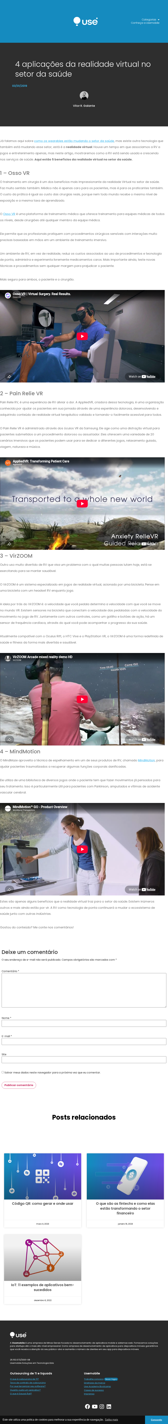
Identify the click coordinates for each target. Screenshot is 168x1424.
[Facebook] (87, 1406)
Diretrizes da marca (94, 1382)
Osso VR (9, 214)
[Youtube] (94, 1406)
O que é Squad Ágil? (21, 1393)
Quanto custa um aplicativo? (25, 1390)
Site (4, 1054)
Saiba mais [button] (111, 1419)
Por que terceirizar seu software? (28, 1386)
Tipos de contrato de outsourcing (28, 1382)
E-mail (7, 1036)
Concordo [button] (156, 1419)
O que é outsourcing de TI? (24, 1379)
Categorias (149, 19)
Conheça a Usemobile (145, 23)
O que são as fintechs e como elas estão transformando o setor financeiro (125, 1208)
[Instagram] (101, 1406)
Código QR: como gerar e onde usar (42, 1203)
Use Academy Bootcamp (97, 1386)
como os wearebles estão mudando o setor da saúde (74, 141)
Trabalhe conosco (94, 1379)
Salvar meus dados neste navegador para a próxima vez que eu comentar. (52, 1072)
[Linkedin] (108, 1406)
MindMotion (146, 760)
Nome (6, 1018)
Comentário (10, 971)
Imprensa (89, 1393)
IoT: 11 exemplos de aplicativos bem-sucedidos (42, 1287)
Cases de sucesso (94, 1390)
